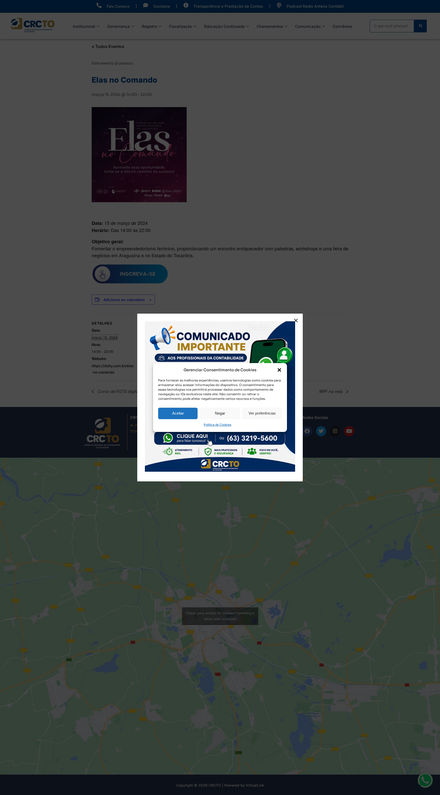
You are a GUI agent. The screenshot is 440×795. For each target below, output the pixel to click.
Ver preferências (262, 413)
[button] (279, 370)
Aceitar (178, 413)
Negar (220, 413)
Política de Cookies (217, 425)
